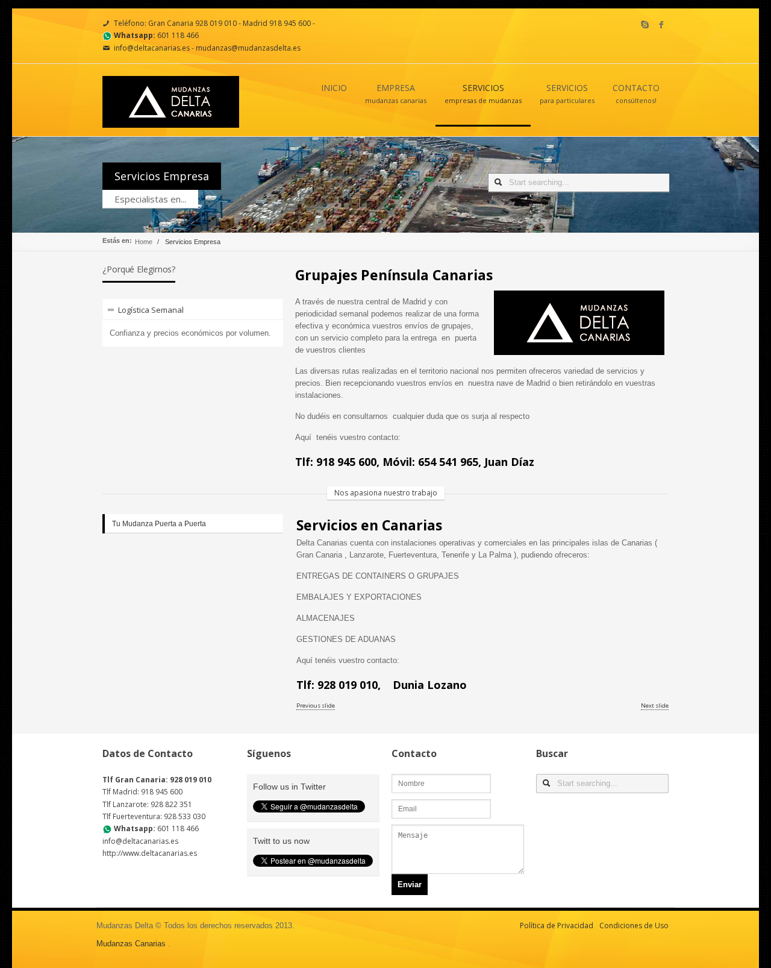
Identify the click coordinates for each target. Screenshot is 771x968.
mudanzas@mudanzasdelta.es (248, 48)
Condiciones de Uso (634, 925)
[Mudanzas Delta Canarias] (170, 121)
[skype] (645, 24)
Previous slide (315, 705)
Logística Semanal (151, 309)
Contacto (636, 93)
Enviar (410, 884)
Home (143, 241)
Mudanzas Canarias (131, 943)
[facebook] (661, 24)
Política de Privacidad (556, 925)
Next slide (655, 705)
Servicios (483, 93)
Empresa (395, 93)
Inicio (334, 87)
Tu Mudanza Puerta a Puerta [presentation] (159, 524)
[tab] (192, 309)
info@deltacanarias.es (152, 48)
